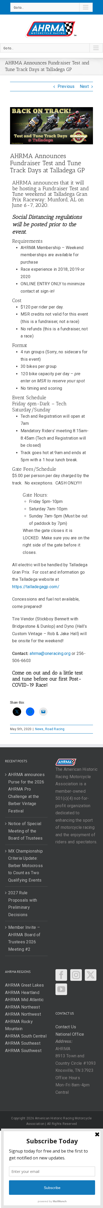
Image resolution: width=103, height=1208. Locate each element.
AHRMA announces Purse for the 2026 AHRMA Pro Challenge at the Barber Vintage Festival (26, 793)
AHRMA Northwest (23, 1014)
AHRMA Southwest (23, 1050)
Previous (66, 86)
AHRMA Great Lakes (24, 985)
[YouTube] (61, 989)
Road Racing (55, 729)
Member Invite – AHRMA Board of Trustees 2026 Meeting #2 (24, 938)
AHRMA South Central (25, 1036)
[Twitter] (90, 975)
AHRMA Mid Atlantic (24, 999)
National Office (69, 1034)
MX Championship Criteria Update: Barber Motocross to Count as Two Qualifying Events (25, 866)
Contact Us (65, 1026)
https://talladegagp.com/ (35, 586)
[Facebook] (61, 975)
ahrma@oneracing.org (50, 653)
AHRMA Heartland (22, 992)
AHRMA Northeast (22, 1007)
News (39, 729)
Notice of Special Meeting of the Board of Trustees (25, 831)
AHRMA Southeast (22, 1043)
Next (84, 86)
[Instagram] (76, 975)
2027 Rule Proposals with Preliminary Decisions (22, 903)
